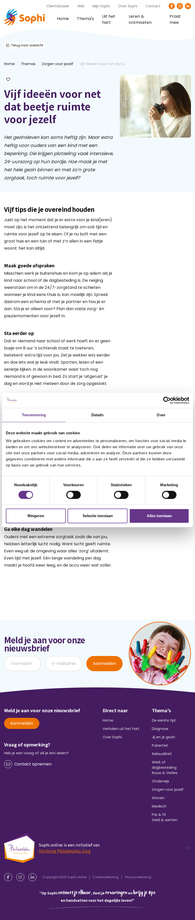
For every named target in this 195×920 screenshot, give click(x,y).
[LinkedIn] (188, 6)
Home (63, 19)
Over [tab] (161, 415)
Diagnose (160, 728)
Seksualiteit (162, 753)
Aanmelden (104, 663)
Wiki (80, 6)
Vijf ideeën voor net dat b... (103, 63)
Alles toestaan (159, 516)
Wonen (158, 797)
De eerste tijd (163, 720)
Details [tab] (97, 415)
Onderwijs (160, 781)
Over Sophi (127, 6)
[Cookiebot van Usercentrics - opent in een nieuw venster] (167, 400)
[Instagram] (180, 6)
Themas (28, 63)
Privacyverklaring (138, 877)
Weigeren (35, 516)
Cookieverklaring (106, 877)
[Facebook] (172, 6)
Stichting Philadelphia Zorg (65, 851)
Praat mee (175, 19)
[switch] (73, 495)
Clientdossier (57, 6)
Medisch (159, 806)
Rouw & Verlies (164, 772)
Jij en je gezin (163, 737)
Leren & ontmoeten (140, 19)
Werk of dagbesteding (164, 765)
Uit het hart (108, 19)
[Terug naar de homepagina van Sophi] (24, 17)
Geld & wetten (164, 819)
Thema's (85, 19)
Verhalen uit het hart (121, 728)
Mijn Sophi (101, 6)
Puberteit (160, 745)
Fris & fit (159, 814)
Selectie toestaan (98, 516)
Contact (152, 6)
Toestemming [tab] (34, 415)
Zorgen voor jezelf (57, 63)
